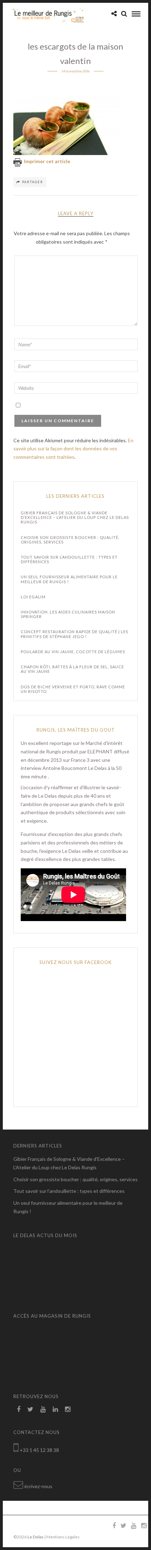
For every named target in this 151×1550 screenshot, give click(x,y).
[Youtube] (43, 1409)
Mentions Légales (63, 1536)
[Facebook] (18, 1409)
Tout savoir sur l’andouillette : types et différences (69, 559)
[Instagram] (67, 1409)
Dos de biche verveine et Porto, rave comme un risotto (73, 689)
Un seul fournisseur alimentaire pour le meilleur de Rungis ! (69, 579)
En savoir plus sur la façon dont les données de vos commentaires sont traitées (73, 448)
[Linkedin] (55, 1409)
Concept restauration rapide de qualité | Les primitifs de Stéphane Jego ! (74, 633)
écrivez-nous (38, 1486)
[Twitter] (30, 1409)
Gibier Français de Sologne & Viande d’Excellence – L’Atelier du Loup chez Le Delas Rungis (75, 517)
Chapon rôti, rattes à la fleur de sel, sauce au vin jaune (72, 669)
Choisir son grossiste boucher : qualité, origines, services (70, 539)
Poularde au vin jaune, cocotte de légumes (73, 651)
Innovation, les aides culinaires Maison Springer (68, 614)
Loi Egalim (33, 596)
